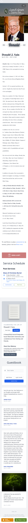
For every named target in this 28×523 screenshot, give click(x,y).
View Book (7, 330)
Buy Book (16, 330)
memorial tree (21, 242)
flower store (19, 244)
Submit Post (14, 381)
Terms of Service (18, 516)
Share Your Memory (10, 354)
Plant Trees (19, 284)
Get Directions (8, 284)
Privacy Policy (10, 516)
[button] (14, 482)
